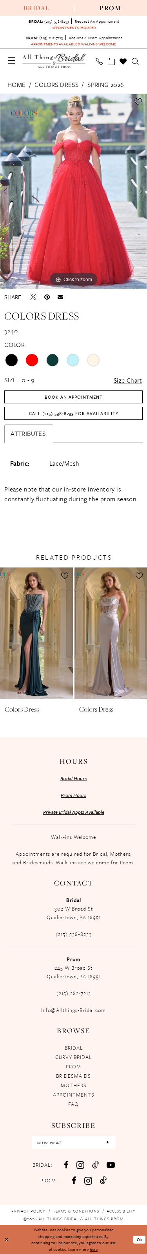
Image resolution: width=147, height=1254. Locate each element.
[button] (11, 60)
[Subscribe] (108, 1142)
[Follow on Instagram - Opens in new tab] (88, 1180)
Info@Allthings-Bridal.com (73, 1010)
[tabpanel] (73, 191)
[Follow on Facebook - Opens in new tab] (74, 1180)
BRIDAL (74, 1048)
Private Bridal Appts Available (73, 811)
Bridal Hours (73, 778)
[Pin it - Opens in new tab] (47, 297)
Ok (140, 1239)
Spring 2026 (105, 84)
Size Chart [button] (128, 380)
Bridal (37, 8)
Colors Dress (56, 84)
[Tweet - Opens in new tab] (33, 297)
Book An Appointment (74, 397)
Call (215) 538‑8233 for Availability (73, 413)
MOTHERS (74, 1085)
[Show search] (135, 61)
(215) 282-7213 (73, 993)
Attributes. (29, 433)
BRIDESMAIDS (73, 1076)
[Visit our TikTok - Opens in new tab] (95, 1164)
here (94, 1249)
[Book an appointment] (111, 61)
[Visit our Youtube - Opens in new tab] (111, 1165)
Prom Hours (73, 795)
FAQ (73, 1104)
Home (16, 84)
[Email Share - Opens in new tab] (60, 297)
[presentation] (36, 633)
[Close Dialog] (7, 1239)
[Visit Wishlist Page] (123, 61)
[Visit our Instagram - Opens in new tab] (80, 1164)
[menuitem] (37, 8)
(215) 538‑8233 (74, 934)
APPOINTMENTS (73, 1095)
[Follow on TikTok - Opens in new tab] (103, 1180)
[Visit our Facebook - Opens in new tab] (66, 1165)
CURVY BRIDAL (73, 1057)
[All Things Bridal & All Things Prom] (54, 60)
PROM (73, 1066)
